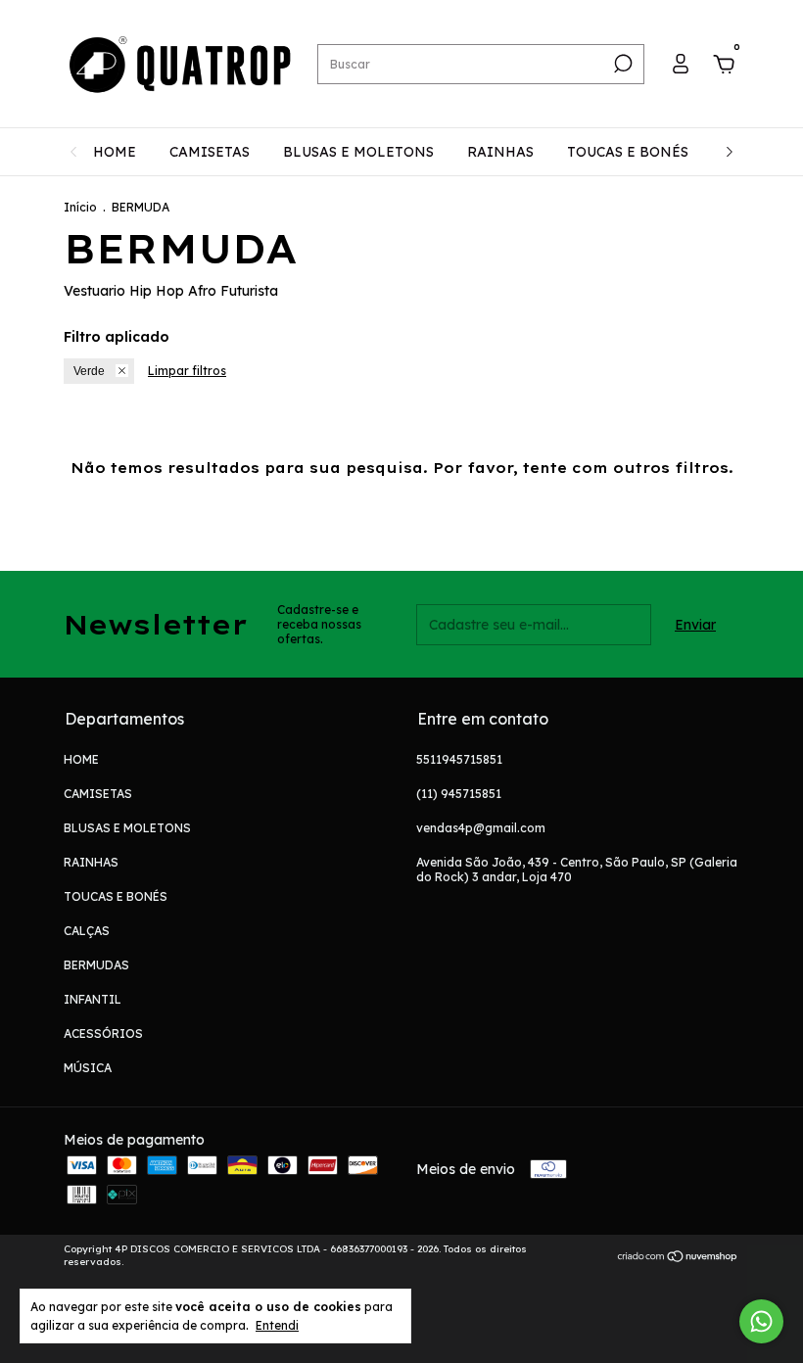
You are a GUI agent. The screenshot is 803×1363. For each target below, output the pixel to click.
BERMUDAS (96, 965)
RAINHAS (500, 152)
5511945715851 (459, 759)
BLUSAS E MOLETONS (358, 152)
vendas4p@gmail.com (480, 828)
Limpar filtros (187, 370)
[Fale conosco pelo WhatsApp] (761, 1321)
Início (80, 207)
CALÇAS (87, 930)
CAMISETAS (209, 152)
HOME (114, 152)
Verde (89, 371)
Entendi (277, 1325)
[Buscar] (621, 63)
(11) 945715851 (458, 793)
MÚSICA (88, 1067)
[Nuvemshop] (678, 1258)
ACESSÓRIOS (103, 1033)
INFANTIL (92, 999)
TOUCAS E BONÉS (627, 152)
